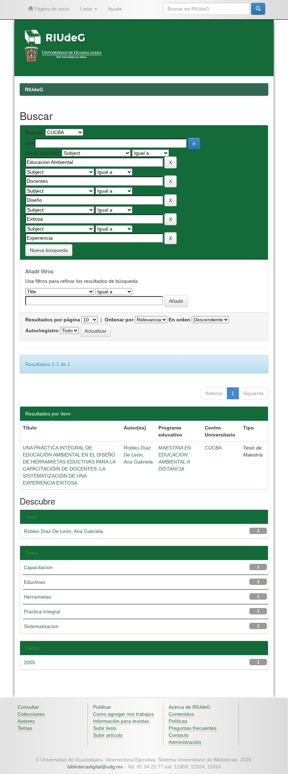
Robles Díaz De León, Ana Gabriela (138, 455)
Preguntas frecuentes (192, 728)
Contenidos (181, 714)
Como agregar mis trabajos (123, 714)
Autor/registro (42, 330)
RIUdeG (34, 89)
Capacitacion (38, 567)
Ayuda (115, 9)
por (29, 143)
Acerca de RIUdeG (189, 707)
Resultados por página (52, 319)
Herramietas (37, 597)
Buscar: (34, 132)
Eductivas (34, 582)
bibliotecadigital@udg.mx (95, 766)
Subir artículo (108, 735)
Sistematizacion (41, 626)
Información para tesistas (121, 721)
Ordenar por (119, 319)
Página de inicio (51, 9)
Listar (87, 9)
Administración (185, 742)
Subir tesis (104, 728)
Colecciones (31, 714)
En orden (179, 319)
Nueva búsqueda (49, 250)
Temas (25, 728)
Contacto (179, 735)
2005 (29, 662)
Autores (26, 721)
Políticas (178, 721)
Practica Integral (42, 611)
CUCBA (213, 448)
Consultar (28, 707)
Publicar (102, 707)
